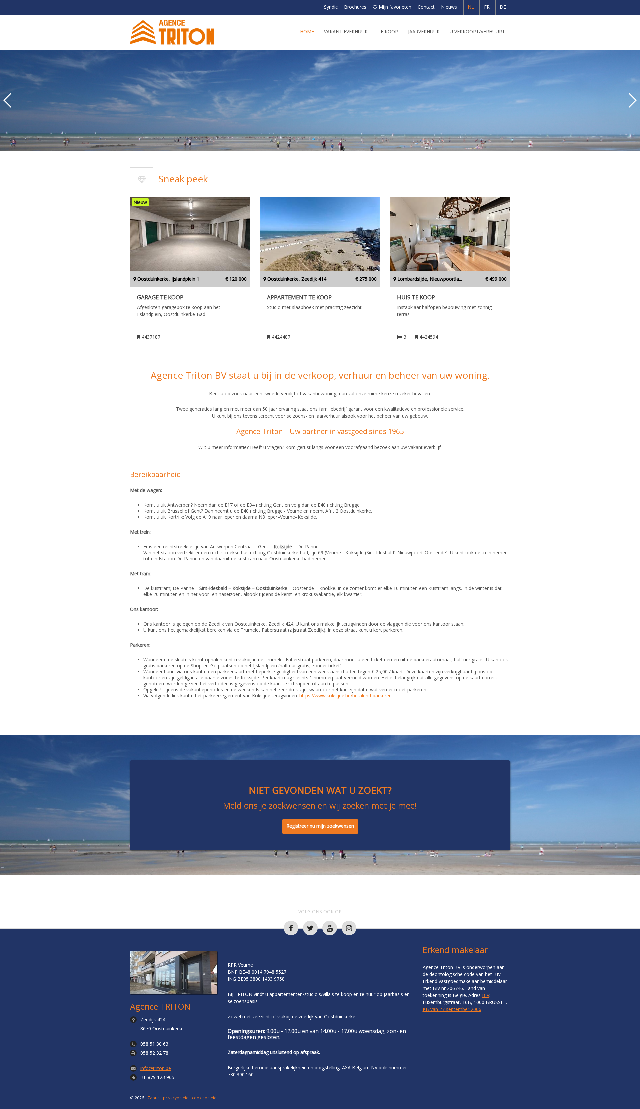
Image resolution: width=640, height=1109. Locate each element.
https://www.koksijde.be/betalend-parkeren (345, 695)
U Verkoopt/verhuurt (477, 31)
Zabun (153, 1097)
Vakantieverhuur (346, 31)
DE (503, 7)
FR (487, 7)
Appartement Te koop (299, 297)
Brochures (355, 7)
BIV (485, 995)
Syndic (331, 7)
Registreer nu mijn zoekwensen (320, 826)
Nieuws (449, 7)
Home (307, 31)
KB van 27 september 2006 (452, 1009)
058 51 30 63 (154, 1044)
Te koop (388, 31)
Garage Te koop (160, 297)
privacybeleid (176, 1097)
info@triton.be (155, 1068)
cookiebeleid (204, 1097)
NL (471, 7)
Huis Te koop (416, 297)
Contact (426, 7)
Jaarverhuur (424, 31)
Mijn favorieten (394, 7)
